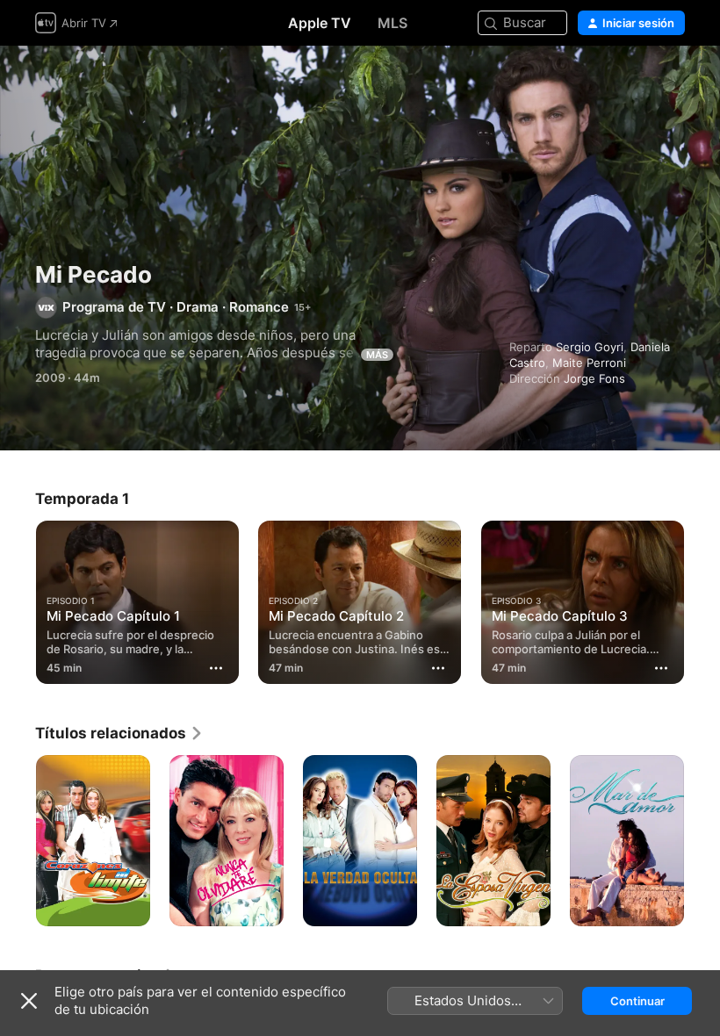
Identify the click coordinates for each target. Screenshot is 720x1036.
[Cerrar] (29, 1001)
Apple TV (319, 23)
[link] (119, 733)
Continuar (637, 1001)
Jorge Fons (594, 378)
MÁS (377, 355)
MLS (392, 23)
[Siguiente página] (702, 599)
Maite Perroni (589, 363)
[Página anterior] (17, 599)
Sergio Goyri (589, 347)
